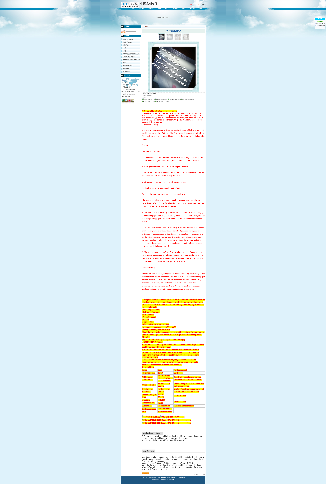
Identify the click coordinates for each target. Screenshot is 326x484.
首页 (133, 8)
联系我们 (192, 8)
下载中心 (201, 8)
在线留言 (184, 8)
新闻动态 (158, 8)
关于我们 (141, 8)
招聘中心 (175, 8)
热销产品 (167, 8)
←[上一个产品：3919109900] (199, 474)
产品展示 (150, 8)
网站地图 (183, 477)
